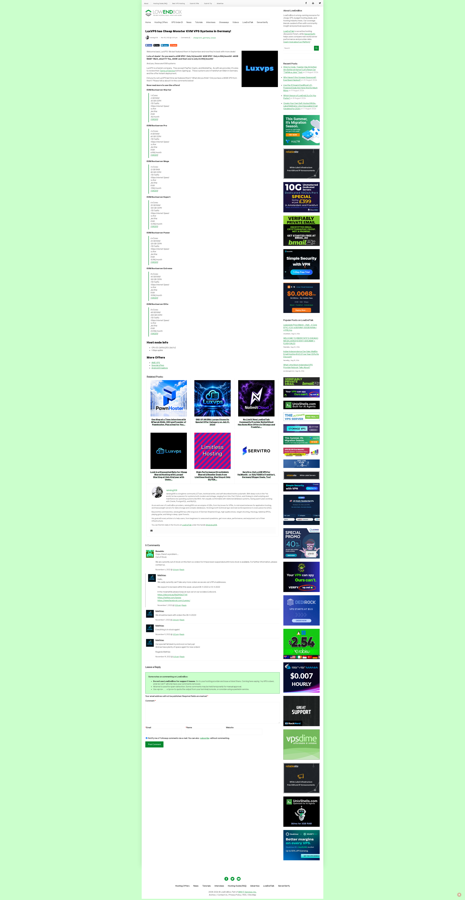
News (188, 22)
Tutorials (199, 22)
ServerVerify (262, 22)
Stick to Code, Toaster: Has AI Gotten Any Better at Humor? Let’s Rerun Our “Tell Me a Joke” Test (300, 69)
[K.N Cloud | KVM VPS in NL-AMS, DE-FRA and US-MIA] (301, 312)
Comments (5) (185, 37)
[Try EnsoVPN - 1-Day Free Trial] (301, 278)
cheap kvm (197, 38)
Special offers (157, 365)
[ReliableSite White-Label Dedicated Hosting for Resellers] (301, 178)
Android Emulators (159, 368)
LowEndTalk (248, 22)
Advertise (220, 3)
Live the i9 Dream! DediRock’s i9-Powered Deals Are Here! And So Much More (300, 88)
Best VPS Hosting (178, 3)
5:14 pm (176, 570)
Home (148, 22)
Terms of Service (167, 70)
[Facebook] (306, 3)
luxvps (213, 38)
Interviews (210, 22)
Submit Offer (194, 3)
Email (148, 727)
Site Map (252, 895)
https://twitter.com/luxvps (169, 597)
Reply (182, 570)
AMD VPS (155, 362)
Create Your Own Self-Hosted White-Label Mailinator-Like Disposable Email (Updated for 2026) (300, 106)
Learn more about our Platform (297, 42)
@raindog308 (211, 525)
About (146, 3)
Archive (212, 895)
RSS (245, 895)
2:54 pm (175, 620)
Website (229, 727)
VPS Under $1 (177, 22)
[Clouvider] (301, 211)
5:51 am (176, 657)
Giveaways (224, 22)
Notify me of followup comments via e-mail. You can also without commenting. (189, 738)
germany (206, 38)
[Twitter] (320, 3)
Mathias (162, 575)
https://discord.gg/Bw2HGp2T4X (172, 594)
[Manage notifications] (459, 895)
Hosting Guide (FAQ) (160, 3)
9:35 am (177, 605)
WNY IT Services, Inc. (247, 892)
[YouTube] (313, 3)
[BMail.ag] (301, 245)
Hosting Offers (161, 22)
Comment (150, 701)
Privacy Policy (235, 895)
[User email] (151, 531)
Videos (235, 22)
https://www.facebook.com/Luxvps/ (174, 600)
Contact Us (222, 895)
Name (189, 727)
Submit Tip (208, 3)
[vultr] (301, 144)
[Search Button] (316, 48)
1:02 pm (176, 634)
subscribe (204, 738)
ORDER (154, 119)
